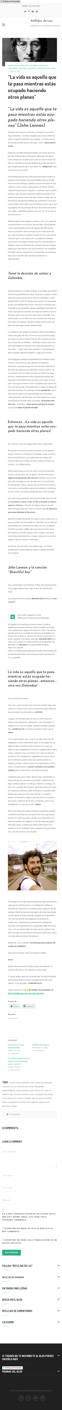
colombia (33, 65)
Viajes (14, 1106)
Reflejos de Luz (42, 20)
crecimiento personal (17, 68)
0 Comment (15, 1114)
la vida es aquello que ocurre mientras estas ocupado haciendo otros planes (27, 1094)
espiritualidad (43, 68)
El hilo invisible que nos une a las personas (30, 991)
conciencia (43, 65)
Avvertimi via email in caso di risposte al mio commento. (27, 1230)
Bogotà (48, 1082)
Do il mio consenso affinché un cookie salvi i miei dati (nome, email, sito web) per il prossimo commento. (29, 1217)
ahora (11, 65)
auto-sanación (21, 65)
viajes (53, 68)
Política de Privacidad (11, 1)
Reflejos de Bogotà (40, 1045)
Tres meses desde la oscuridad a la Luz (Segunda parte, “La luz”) (19, 1061)
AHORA (26, 1082)
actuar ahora (16, 1082)
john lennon (35, 1090)
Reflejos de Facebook (13, 1277)
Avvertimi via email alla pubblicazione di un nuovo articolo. (29, 1241)
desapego (32, 68)
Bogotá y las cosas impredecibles (16, 1046)
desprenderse (8, 1090)
